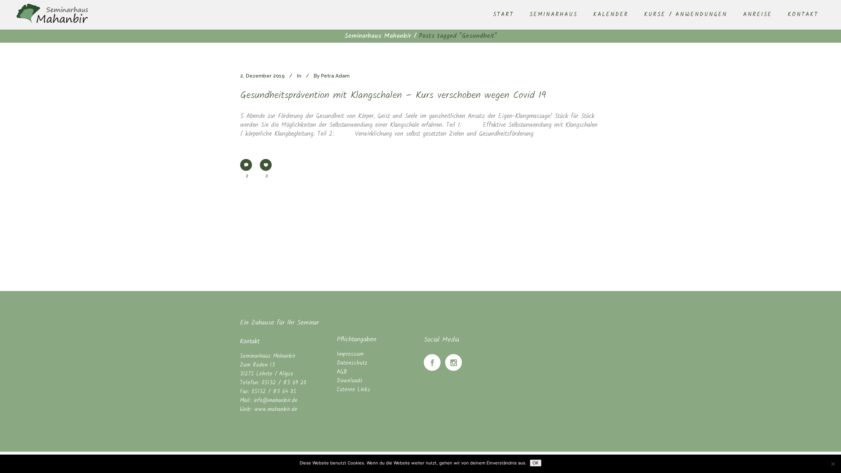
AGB (342, 372)
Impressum (350, 354)
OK (536, 463)
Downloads (350, 380)
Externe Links (353, 389)
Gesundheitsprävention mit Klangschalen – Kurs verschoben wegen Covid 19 (393, 95)
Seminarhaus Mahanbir (377, 36)
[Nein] (833, 464)
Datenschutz (352, 363)
